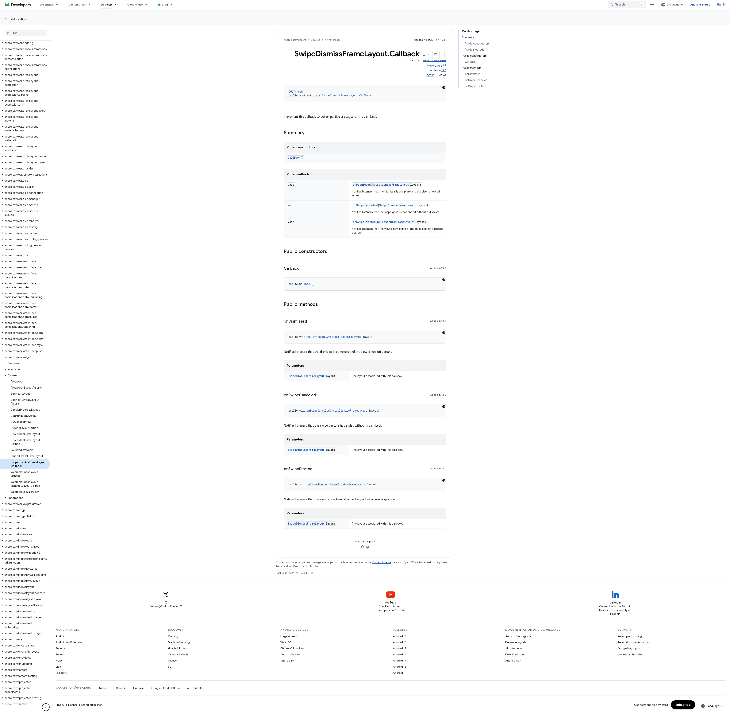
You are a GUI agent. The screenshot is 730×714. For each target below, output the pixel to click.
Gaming (173, 636)
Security (61, 648)
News (59, 660)
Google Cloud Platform (165, 688)
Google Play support (630, 648)
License (73, 704)
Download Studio (515, 654)
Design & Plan (77, 4)
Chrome (121, 688)
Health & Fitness (177, 648)
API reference (16, 19)
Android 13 (399, 660)
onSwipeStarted (364, 222)
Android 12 (399, 666)
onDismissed (362, 184)
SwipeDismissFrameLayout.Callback (346, 95)
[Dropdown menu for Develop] (117, 4)
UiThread (296, 91)
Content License (381, 562)
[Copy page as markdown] (436, 54)
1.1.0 (443, 70)
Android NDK (513, 660)
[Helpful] (437, 40)
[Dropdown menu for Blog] (173, 4)
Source (60, 654)
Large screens (288, 636)
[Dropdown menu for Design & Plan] (91, 4)
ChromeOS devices (292, 648)
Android (61, 636)
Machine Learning (179, 642)
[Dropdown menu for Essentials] (59, 4)
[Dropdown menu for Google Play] (148, 4)
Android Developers (295, 39)
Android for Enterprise (69, 642)
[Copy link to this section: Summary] (308, 133)
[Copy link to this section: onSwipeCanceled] (319, 395)
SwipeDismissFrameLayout (390, 184)
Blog (165, 4)
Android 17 (399, 636)
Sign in (720, 4)
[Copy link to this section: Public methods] (321, 304)
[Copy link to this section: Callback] (302, 268)
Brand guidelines (91, 704)
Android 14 (399, 654)
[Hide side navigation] (46, 707)
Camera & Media (178, 654)
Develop (106, 4)
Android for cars (290, 654)
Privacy (172, 660)
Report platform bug (630, 636)
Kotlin (430, 75)
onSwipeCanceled (365, 205)
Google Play (135, 4)
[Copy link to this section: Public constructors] (331, 252)
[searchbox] (26, 33)
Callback (294, 157)
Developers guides (516, 642)
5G (170, 666)
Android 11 (399, 672)
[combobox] (627, 4)
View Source (434, 65)
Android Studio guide (518, 636)
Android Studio (700, 4)
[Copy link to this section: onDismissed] (310, 321)
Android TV (287, 660)
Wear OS (285, 642)
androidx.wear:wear (434, 60)
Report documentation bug (634, 642)
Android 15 (399, 648)
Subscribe (683, 705)
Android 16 (399, 642)
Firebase (138, 688)
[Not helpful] (443, 40)
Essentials (47, 4)
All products (194, 688)
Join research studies (630, 654)
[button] (25, 43)
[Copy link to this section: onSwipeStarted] (316, 469)
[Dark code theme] (443, 87)
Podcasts (61, 672)
